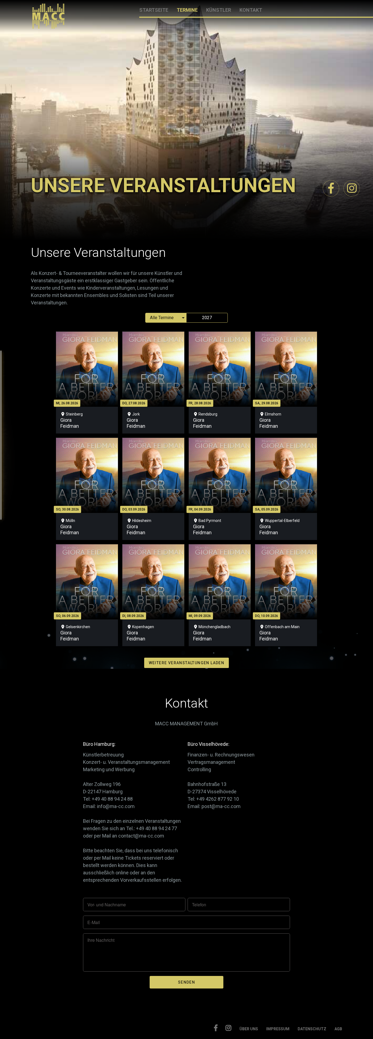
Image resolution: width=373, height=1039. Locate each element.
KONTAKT (250, 10)
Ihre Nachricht (100, 940)
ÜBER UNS (248, 1029)
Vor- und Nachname (106, 905)
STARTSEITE (153, 10)
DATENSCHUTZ (312, 1029)
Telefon (199, 905)
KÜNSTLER (218, 10)
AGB (338, 1029)
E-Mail (93, 922)
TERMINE (187, 10)
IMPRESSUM (277, 1029)
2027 (207, 317)
